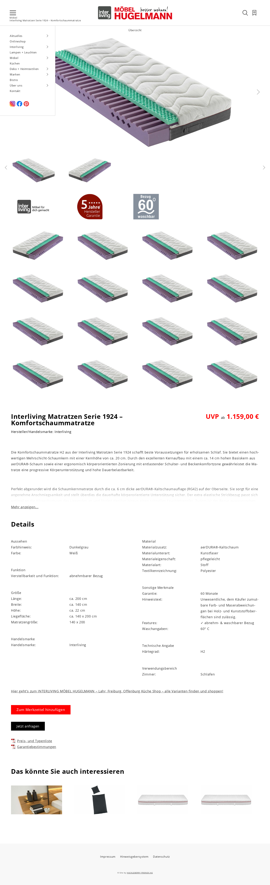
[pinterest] (26, 105)
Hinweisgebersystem (134, 856)
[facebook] (19, 105)
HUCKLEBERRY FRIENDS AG (140, 872)
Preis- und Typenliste (34, 741)
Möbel (13, 17)
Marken (15, 74)
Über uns (16, 85)
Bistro (14, 80)
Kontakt (15, 91)
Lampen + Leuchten (23, 52)
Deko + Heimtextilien (24, 69)
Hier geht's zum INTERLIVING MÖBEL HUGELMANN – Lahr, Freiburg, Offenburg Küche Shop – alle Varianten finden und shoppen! (117, 691)
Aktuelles (16, 36)
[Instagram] (12, 105)
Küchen (15, 63)
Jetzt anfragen (28, 726)
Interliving (17, 47)
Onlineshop (18, 41)
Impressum (108, 856)
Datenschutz (161, 856)
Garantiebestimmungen (36, 747)
